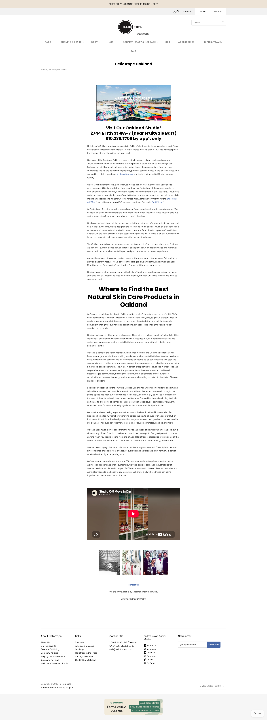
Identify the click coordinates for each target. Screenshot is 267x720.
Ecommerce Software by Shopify (57, 687)
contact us (133, 585)
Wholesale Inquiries (84, 646)
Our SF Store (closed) (85, 660)
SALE (133, 51)
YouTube (150, 663)
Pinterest (150, 656)
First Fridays (157, 202)
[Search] (223, 22)
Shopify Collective (84, 656)
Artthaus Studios (125, 174)
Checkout (217, 11)
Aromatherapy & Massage (139, 42)
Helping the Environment (53, 656)
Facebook (151, 645)
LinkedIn (150, 652)
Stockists (79, 642)
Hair (110, 42)
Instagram (151, 649)
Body (94, 42)
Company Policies (49, 653)
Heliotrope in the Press (86, 653)
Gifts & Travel (213, 42)
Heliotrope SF (65, 684)
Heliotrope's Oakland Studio (54, 663)
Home (44, 69)
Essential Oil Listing (50, 649)
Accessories (186, 42)
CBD (167, 42)
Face (48, 42)
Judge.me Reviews (50, 660)
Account (187, 11)
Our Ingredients (48, 646)
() (202, 11)
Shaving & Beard (71, 42)
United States (210, 686)
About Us (45, 642)
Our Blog (79, 649)
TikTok (149, 659)
